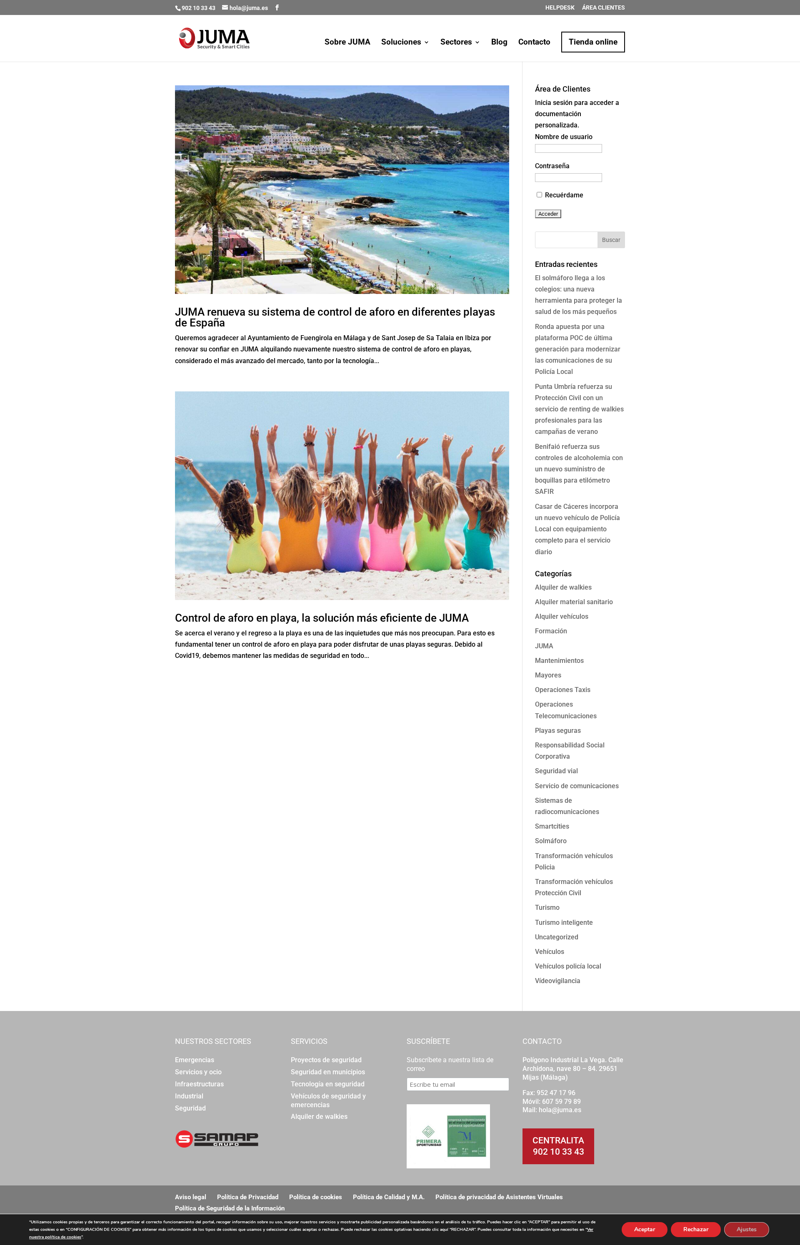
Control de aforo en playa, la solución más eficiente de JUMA (322, 618)
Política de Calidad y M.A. (389, 1197)
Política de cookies (315, 1197)
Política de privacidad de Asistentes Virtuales (499, 1197)
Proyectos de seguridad (326, 1060)
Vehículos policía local (568, 966)
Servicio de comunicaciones (577, 786)
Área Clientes (603, 8)
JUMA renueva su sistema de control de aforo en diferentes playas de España (335, 317)
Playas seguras (558, 731)
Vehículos (549, 952)
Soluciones (401, 43)
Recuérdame (563, 195)
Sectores (456, 43)
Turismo (547, 907)
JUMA (544, 646)
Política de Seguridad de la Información (230, 1208)
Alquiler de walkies (563, 587)
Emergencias (194, 1060)
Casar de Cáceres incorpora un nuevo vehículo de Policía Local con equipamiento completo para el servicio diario (577, 529)
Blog (499, 43)
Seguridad (190, 1108)
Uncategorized (556, 937)
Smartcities (552, 826)
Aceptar (644, 1229)
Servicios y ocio (198, 1072)
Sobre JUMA (347, 43)
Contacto (534, 43)
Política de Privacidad (247, 1197)
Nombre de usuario (563, 137)
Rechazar (695, 1229)
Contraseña (552, 166)
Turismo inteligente (564, 922)
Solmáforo (551, 841)
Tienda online (593, 42)
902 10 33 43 (558, 1152)
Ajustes (747, 1229)
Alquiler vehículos (561, 616)
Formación (551, 631)
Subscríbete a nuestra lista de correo (450, 1064)
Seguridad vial (556, 771)
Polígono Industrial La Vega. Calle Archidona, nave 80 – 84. (572, 1064)
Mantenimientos (559, 661)
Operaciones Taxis (562, 690)
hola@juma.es (560, 1110)
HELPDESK (560, 8)
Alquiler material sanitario (574, 602)
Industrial (189, 1096)
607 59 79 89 (561, 1102)
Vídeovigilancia (557, 981)
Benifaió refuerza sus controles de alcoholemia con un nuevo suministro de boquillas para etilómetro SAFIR (579, 469)
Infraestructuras (199, 1084)
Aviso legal (190, 1197)
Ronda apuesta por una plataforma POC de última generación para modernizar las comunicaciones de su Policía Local (577, 349)
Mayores (548, 675)
